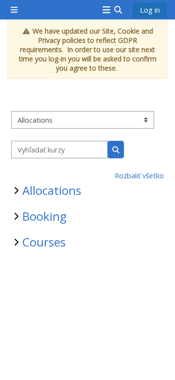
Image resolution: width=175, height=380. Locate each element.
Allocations (51, 190)
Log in (150, 10)
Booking (44, 216)
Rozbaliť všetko (139, 175)
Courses (44, 242)
